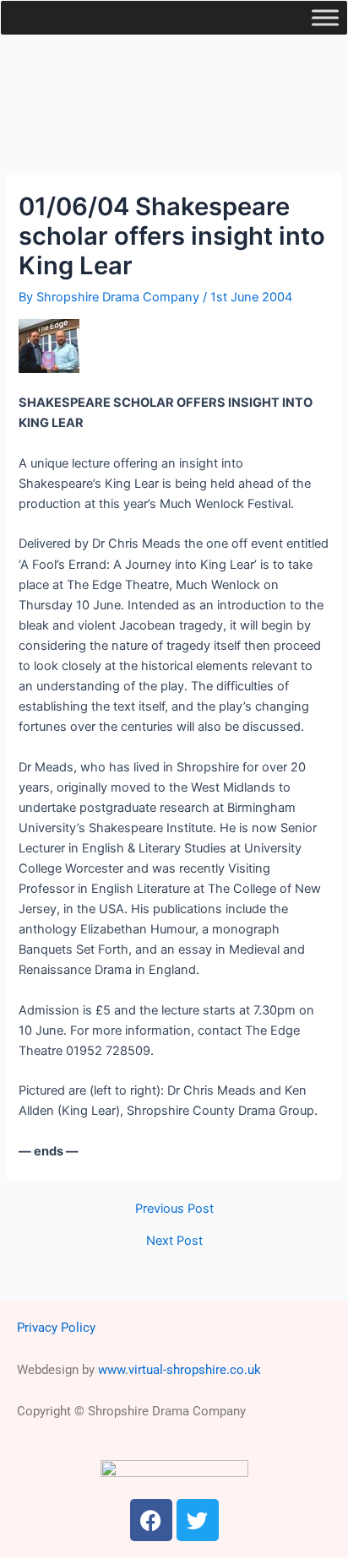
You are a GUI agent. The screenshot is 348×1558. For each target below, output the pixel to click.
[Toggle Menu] (325, 17)
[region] (174, 95)
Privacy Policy (56, 1327)
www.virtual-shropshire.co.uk (179, 1369)
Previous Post (174, 1209)
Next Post (174, 1241)
